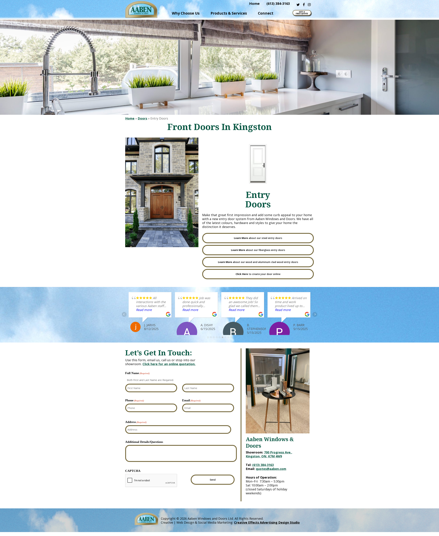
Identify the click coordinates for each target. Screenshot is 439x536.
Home (129, 118)
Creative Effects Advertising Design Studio (267, 522)
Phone (134, 400)
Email (191, 400)
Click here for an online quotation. (169, 364)
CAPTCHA (132, 471)
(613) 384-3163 (263, 465)
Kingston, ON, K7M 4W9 (264, 456)
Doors (142, 118)
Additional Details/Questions (144, 442)
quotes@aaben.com (271, 469)
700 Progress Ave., (278, 452)
